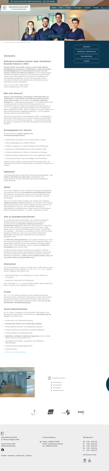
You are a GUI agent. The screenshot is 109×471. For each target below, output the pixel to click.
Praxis (68, 7)
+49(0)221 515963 (54, 441)
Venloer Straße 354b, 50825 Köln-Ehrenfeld (27, 1)
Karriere (87, 7)
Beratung (19, 283)
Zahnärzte (86, 47)
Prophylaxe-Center (58, 390)
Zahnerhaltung (57, 382)
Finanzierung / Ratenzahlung (15, 352)
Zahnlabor (7, 108)
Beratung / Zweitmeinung (87, 51)
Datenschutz (20, 455)
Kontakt (96, 7)
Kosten (9, 295)
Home (54, 7)
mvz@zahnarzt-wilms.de (55, 444)
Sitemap (29, 455)
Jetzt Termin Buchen (54, 36)
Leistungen (77, 7)
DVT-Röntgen (57, 387)
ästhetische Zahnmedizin (38, 269)
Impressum (11, 455)
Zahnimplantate (57, 385)
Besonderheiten (86, 56)
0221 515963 (50, 1)
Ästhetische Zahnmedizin (20, 42)
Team (61, 7)
